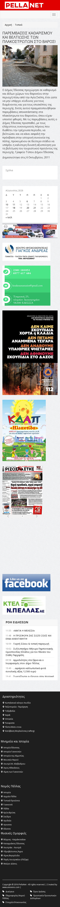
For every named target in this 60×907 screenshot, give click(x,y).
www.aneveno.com (11, 887)
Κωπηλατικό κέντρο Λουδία (18, 702)
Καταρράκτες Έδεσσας (14, 843)
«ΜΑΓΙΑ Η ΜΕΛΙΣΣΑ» (24, 630)
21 (34, 207)
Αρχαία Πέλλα (10, 796)
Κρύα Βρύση (9, 812)
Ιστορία (7, 792)
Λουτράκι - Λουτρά (12, 847)
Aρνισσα (8, 824)
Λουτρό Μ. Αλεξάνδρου (14, 763)
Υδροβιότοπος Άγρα (13, 851)
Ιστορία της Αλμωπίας (14, 755)
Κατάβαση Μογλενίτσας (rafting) (19, 731)
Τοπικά (18, 24)
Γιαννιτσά (8, 804)
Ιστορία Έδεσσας (11, 747)
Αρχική (8, 24)
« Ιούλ (9, 217)
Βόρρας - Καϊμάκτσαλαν (15, 839)
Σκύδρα (7, 816)
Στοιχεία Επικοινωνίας (16, 902)
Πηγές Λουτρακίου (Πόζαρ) (16, 859)
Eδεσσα (7, 828)
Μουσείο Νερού (11, 759)
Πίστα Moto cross (13, 727)
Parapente (10, 723)
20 (28, 207)
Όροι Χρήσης (39, 891)
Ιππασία (9, 719)
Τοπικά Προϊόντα (12, 800)
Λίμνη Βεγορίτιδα (12, 855)
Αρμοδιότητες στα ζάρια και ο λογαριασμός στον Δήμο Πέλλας (25, 662)
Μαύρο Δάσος (10, 863)
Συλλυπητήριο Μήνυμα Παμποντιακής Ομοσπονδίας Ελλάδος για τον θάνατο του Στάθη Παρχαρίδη (29, 652)
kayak (7, 715)
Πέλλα (6, 808)
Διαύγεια (10, 891)
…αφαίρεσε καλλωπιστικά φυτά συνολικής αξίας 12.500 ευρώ (26, 670)
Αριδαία (7, 820)
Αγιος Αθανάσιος (11, 767)
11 (14, 204)
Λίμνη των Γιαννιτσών (13, 771)
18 (14, 207)
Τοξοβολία (10, 711)
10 (7, 204)
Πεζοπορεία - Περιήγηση (16, 706)
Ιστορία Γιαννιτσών (12, 751)
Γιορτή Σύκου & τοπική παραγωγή (31, 643)
